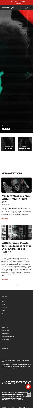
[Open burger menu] (31, 8)
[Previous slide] (2, 3)
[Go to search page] (20, 8)
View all (16, 285)
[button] (20, 8)
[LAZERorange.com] (8, 8)
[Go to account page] (23, 8)
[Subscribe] (30, 355)
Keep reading (4, 218)
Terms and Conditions (24, 360)
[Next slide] (19, 156)
